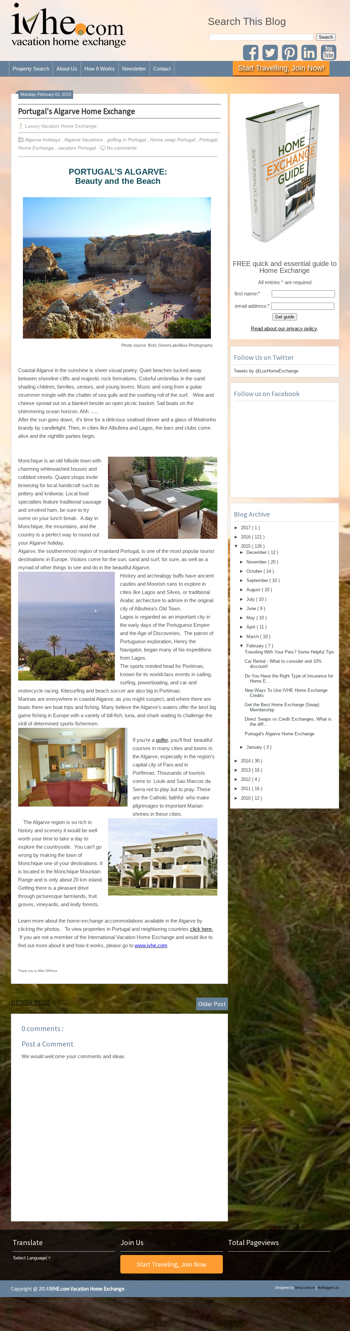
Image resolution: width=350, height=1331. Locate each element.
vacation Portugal (77, 148)
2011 (246, 788)
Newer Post (30, 1002)
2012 (246, 779)
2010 (246, 798)
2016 (246, 537)
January (255, 747)
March (253, 636)
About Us (66, 69)
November (257, 562)
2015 (246, 546)
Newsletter (134, 69)
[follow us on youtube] (330, 57)
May (251, 617)
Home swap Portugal (173, 139)
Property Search (31, 69)
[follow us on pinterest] (291, 57)
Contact (162, 69)
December (257, 552)
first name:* (247, 293)
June (251, 608)
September (257, 580)
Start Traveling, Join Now (171, 1264)
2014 (246, 760)
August (254, 589)
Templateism (305, 1287)
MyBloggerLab (328, 1287)
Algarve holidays (43, 139)
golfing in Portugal (127, 139)
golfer (162, 740)
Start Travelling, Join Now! (281, 68)
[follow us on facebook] (252, 57)
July (251, 599)
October (255, 571)
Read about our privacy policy (284, 328)
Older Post (212, 1004)
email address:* (252, 306)
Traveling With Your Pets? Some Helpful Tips (289, 652)
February (255, 645)
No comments (122, 148)
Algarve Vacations (84, 139)
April (251, 627)
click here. (201, 929)
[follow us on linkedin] (311, 57)
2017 (246, 527)
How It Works (99, 69)
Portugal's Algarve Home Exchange (76, 111)
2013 (246, 770)
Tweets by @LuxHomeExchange (266, 370)
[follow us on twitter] (271, 57)
